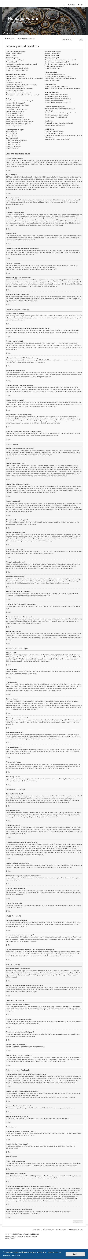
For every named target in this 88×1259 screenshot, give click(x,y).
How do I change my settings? (15, 76)
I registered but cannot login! (14, 60)
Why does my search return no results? (57, 96)
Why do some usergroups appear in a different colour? (62, 64)
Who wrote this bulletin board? (54, 131)
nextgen (34, 1236)
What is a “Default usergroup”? (54, 66)
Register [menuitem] (72, 4)
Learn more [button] (15, 1255)
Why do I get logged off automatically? (17, 68)
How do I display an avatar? (14, 91)
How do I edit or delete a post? (15, 103)
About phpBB (63, 1165)
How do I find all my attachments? (55, 125)
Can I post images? (12, 138)
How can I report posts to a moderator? (18, 119)
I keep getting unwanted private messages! (58, 76)
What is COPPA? (11, 56)
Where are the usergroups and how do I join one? (60, 60)
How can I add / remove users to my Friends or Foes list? (62, 88)
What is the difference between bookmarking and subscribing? (60, 110)
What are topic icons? (12, 148)
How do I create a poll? (13, 107)
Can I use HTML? (11, 134)
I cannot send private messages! (55, 74)
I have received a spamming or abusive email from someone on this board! (60, 79)
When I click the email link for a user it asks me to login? (23, 95)
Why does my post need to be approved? (18, 124)
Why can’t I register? (12, 58)
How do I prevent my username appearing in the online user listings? (24, 79)
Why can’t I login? (11, 62)
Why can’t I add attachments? (15, 115)
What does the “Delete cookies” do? (17, 70)
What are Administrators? (52, 54)
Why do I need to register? (14, 54)
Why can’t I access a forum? (14, 113)
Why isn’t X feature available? (54, 133)
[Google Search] (81, 39)
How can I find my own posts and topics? (57, 103)
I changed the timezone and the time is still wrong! (21, 84)
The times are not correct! (14, 82)
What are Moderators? (52, 56)
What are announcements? (14, 142)
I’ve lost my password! (12, 66)
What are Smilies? (11, 136)
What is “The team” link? (52, 68)
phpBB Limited (57, 1163)
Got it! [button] (75, 1254)
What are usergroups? (52, 58)
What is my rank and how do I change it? (18, 93)
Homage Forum (23, 18)
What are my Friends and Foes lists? (56, 86)
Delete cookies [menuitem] (61, 1230)
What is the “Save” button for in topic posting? (20, 122)
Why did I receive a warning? (15, 117)
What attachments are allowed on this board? (59, 123)
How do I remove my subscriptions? (56, 117)
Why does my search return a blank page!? (58, 98)
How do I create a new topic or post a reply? (19, 101)
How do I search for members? (54, 101)
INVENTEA (27, 1236)
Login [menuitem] (81, 4)
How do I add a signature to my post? (17, 105)
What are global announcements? (16, 140)
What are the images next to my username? (19, 89)
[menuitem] (7, 33)
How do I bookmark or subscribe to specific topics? (60, 113)
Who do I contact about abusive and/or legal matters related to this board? (63, 136)
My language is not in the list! (15, 86)
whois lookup (57, 1190)
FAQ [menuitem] (16, 33)
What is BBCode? (11, 132)
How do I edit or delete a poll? (15, 111)
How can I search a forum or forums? (56, 94)
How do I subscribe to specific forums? (57, 115)
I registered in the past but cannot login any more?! (21, 64)
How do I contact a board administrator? (57, 139)
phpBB (42, 377)
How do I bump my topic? (14, 126)
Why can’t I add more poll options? (16, 109)
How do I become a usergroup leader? (57, 62)
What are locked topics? (13, 146)
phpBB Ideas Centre (14, 1178)
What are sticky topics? (13, 144)
